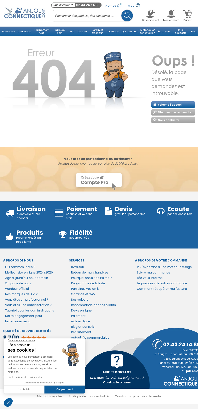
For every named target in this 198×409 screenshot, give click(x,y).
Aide (131, 5)
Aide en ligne (80, 321)
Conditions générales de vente (138, 396)
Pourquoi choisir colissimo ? (91, 278)
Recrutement (81, 332)
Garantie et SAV (83, 294)
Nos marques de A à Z (21, 294)
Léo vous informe (150, 278)
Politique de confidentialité (89, 396)
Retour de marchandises (89, 272)
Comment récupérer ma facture (162, 288)
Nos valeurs (79, 299)
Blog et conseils (83, 326)
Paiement (78, 316)
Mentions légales (49, 396)
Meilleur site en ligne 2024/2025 (29, 272)
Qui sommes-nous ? (20, 267)
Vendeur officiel (17, 288)
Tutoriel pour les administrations (29, 310)
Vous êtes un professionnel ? (26, 299)
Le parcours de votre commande (162, 283)
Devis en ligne (81, 310)
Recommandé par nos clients (93, 305)
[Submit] (127, 15)
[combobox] (93, 15)
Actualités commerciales (90, 337)
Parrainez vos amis (85, 288)
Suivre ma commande (153, 272)
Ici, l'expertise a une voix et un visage (164, 267)
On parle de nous (18, 283)
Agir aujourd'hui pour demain (26, 278)
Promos (111, 5)
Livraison (77, 267)
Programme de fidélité (88, 283)
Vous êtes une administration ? (28, 305)
